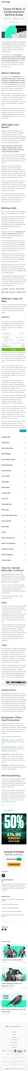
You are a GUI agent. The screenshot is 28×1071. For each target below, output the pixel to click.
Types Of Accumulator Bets (12, 960)
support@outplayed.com (15, 1026)
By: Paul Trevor (5, 962)
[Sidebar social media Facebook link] (5, 929)
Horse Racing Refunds (9, 747)
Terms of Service (14, 1039)
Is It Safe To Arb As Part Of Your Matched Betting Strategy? (13, 900)
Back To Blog (8, 810)
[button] (25, 2)
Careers (14, 1034)
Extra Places (5, 754)
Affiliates (14, 1047)
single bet (6, 322)
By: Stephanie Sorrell (6, 988)
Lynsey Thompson (7, 880)
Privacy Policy (14, 1045)
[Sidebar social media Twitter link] (3, 929)
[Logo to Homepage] (5, 2)
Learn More (14, 864)
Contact (14, 1032)
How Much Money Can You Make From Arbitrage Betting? (13, 916)
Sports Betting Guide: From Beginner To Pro (12, 985)
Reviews (14, 1037)
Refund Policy (14, 1042)
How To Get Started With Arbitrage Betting (12, 911)
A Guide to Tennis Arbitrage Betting (10, 904)
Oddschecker (21, 667)
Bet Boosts (5, 740)
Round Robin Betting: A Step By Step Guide (14, 1011)
